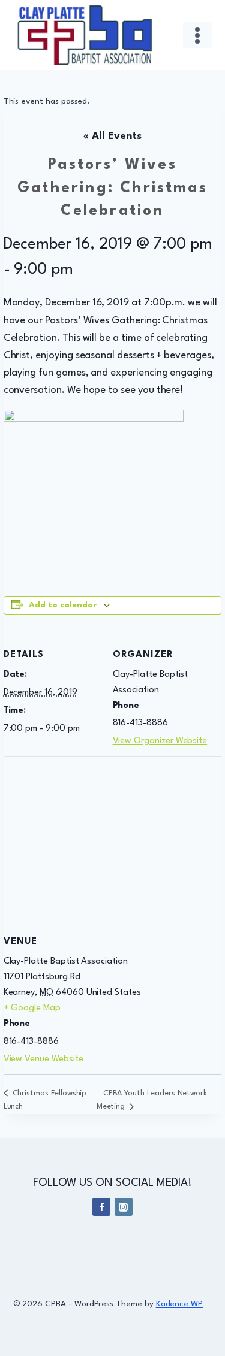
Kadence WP (179, 1304)
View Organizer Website (160, 741)
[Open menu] (197, 35)
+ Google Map (32, 1008)
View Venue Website (43, 1059)
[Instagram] (124, 1207)
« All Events (112, 136)
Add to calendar (63, 605)
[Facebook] (101, 1207)
